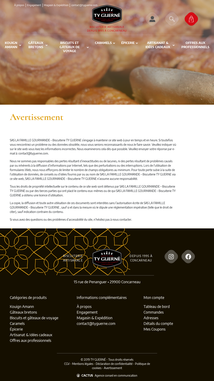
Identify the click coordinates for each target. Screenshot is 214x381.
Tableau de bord (157, 306)
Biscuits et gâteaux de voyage (34, 317)
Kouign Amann (22, 306)
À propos (19, 5)
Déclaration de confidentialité (114, 364)
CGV (67, 364)
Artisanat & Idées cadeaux (31, 334)
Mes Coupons (155, 329)
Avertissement (113, 368)
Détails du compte (158, 323)
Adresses (151, 317)
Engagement (34, 5)
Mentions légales (82, 364)
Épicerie (16, 329)
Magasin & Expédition (56, 5)
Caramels (17, 323)
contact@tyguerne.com (96, 323)
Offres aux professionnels (30, 340)
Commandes (154, 312)
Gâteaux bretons (23, 312)
